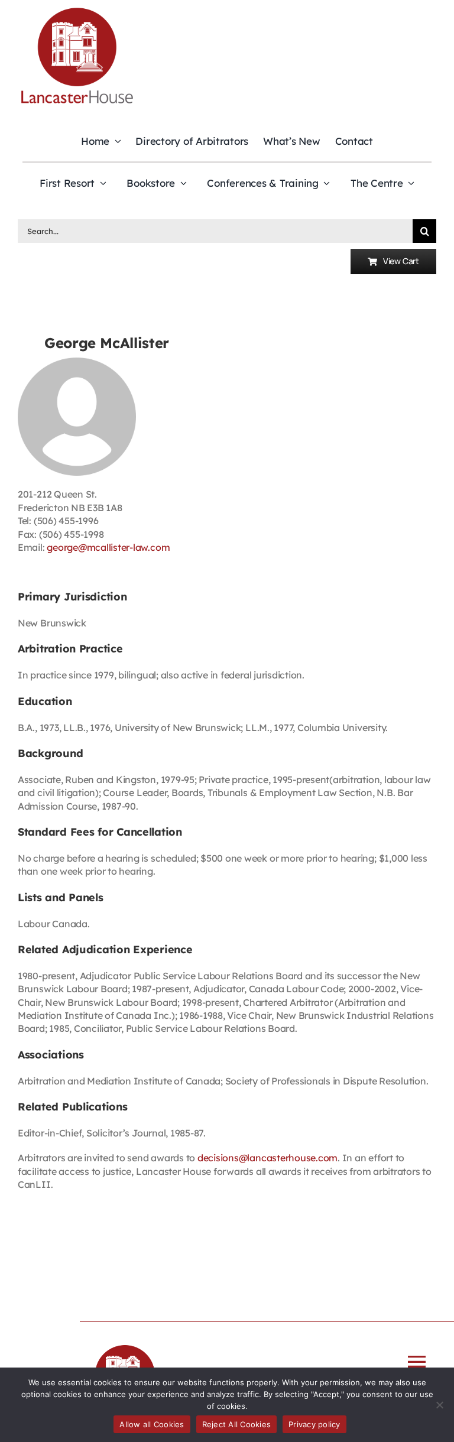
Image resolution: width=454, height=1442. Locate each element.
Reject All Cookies (236, 1424)
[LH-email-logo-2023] (77, 9)
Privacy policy (314, 1424)
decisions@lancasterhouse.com (267, 1158)
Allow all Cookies (151, 1424)
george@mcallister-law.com (108, 547)
